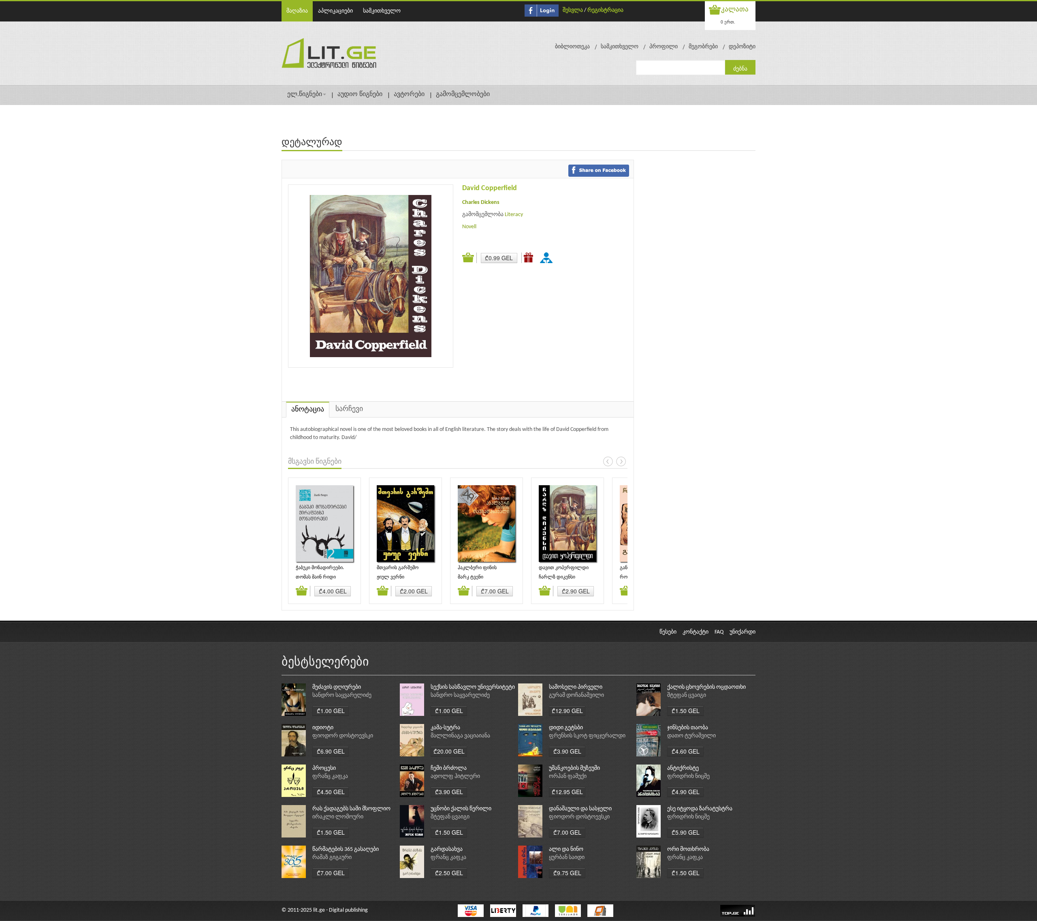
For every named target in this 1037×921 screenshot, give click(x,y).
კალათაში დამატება (469, 258)
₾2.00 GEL (414, 591)
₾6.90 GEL (331, 751)
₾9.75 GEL (567, 873)
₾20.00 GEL (449, 751)
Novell (469, 227)
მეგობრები (703, 47)
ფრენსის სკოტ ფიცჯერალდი (587, 736)
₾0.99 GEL (499, 258)
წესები (667, 632)
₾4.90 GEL (686, 792)
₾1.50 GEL (686, 711)
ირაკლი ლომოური (337, 817)
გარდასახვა (447, 849)
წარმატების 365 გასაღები (345, 849)
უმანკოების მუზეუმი (574, 768)
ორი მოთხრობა (688, 849)
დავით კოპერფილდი (564, 567)
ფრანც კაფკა (330, 776)
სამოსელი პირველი (575, 687)
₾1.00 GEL (331, 711)
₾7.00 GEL (495, 591)
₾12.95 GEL (567, 792)
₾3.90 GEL (567, 751)
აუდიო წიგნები (359, 94)
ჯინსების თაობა (687, 728)
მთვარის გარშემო (397, 567)
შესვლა (573, 10)
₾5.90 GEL (686, 832)
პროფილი (663, 47)
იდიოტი (322, 728)
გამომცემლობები (463, 94)
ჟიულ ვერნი (390, 577)
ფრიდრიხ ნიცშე (688, 776)
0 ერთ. (728, 22)
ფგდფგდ (547, 257)
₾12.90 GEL (567, 711)
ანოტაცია (307, 409)
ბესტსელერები (325, 662)
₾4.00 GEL (333, 591)
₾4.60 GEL (686, 751)
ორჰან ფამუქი (568, 776)
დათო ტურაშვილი (691, 736)
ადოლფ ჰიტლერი (455, 776)
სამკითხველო (382, 11)
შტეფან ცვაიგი (686, 695)
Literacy (514, 215)
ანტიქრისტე (683, 768)
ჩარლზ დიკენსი (557, 577)
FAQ (719, 632)
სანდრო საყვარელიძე (341, 695)
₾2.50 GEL (449, 873)
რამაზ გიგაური (332, 858)
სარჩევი (349, 409)
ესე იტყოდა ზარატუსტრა (699, 809)
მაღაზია (297, 11)
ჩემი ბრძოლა (449, 768)
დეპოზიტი (742, 47)
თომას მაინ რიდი (316, 577)
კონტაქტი (695, 632)
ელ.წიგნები (304, 94)
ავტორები (409, 94)
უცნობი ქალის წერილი (461, 809)
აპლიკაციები (335, 11)
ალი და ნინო (566, 849)
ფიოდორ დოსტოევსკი (342, 736)
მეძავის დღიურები (336, 687)
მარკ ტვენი (470, 577)
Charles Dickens (480, 202)
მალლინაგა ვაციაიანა (460, 736)
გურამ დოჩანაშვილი (576, 695)
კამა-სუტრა (445, 728)
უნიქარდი (742, 632)
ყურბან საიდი (567, 858)
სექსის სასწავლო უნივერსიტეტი (473, 687)
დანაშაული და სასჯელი (580, 809)
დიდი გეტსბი (566, 728)
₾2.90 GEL (576, 591)
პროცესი (324, 768)
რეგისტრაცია (605, 10)
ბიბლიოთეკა (572, 47)
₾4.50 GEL (331, 792)
